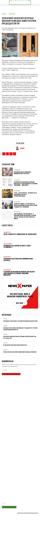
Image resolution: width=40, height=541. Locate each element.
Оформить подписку (11, 374)
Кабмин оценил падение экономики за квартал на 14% (18, 405)
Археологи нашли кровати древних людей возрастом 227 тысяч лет (19, 337)
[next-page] (3, 355)
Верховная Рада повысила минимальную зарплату (22, 172)
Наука (5, 334)
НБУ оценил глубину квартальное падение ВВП (16, 396)
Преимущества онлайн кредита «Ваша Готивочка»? (17, 393)
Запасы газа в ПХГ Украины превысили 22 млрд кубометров (19, 402)
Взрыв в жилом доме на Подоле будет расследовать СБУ (19, 486)
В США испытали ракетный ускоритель (15, 345)
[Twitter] (10, 153)
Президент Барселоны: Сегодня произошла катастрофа (20, 321)
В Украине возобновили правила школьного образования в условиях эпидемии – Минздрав (25, 183)
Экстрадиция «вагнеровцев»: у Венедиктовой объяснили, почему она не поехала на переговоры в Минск (25, 216)
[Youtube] (14, 153)
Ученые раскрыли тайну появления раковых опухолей (19, 352)
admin (22, 148)
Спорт (5, 318)
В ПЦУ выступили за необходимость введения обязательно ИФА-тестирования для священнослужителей (20, 482)
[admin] (17, 148)
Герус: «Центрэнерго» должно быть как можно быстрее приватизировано (25, 194)
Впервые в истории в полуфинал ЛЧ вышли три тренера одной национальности (20, 329)
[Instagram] (7, 153)
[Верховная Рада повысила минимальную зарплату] (7, 172)
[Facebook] (3, 153)
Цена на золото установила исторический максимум (18, 399)
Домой (4, 14)
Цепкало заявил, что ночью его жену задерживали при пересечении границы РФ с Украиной (25, 205)
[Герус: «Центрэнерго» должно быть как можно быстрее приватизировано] (7, 193)
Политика (12, 14)
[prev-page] (2, 355)
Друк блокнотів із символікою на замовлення (16, 471)
